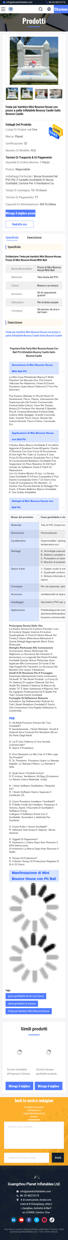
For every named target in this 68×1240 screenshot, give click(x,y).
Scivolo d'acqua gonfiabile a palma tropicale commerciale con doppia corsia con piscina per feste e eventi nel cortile (48, 1072)
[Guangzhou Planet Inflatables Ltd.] (15, 9)
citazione (60, 9)
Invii (58, 1158)
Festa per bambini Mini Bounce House (28, 1011)
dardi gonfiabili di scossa (22, 1003)
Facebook (29, 1220)
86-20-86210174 (56, 2)
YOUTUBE (21, 1220)
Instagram (44, 1220)
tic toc (52, 1220)
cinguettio (36, 1220)
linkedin (13, 1220)
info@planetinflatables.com (19, 2)
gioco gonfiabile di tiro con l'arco (26, 996)
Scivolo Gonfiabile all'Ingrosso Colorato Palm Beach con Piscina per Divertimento (18, 1072)
